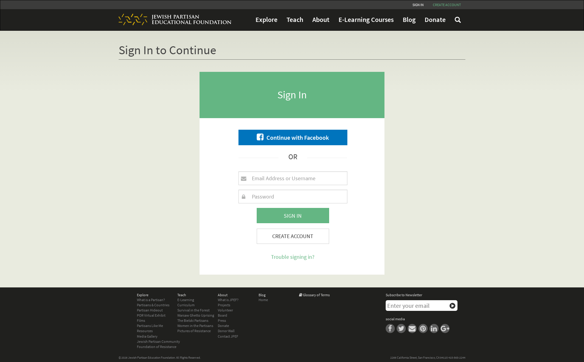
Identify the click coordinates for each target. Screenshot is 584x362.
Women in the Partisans (195, 325)
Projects (224, 305)
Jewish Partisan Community (158, 341)
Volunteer (225, 310)
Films (141, 320)
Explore (266, 20)
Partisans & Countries (153, 305)
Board (222, 315)
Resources (145, 331)
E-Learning (185, 299)
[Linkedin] (434, 328)
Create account (447, 4)
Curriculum (186, 305)
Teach (295, 20)
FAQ (457, 19)
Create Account (292, 236)
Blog (409, 20)
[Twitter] (402, 328)
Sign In (418, 4)
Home (263, 299)
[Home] (172, 19)
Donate (435, 20)
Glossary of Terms (316, 295)
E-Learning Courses (366, 20)
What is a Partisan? (151, 299)
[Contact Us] (413, 328)
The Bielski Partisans (192, 320)
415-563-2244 (456, 358)
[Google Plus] (445, 328)
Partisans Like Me (150, 325)
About (320, 20)
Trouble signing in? (293, 256)
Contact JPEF (228, 336)
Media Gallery (147, 336)
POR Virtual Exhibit (151, 315)
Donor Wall (226, 331)
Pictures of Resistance (194, 331)
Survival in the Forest (193, 310)
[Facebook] (391, 328)
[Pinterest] (424, 328)
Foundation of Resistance (156, 346)
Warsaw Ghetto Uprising (195, 315)
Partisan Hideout (150, 310)
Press (222, 320)
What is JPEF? (228, 299)
